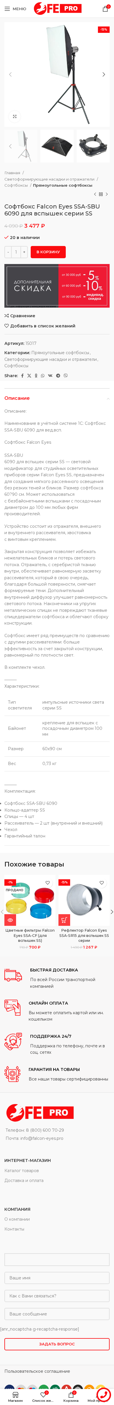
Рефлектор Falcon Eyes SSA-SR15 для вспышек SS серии (84, 935)
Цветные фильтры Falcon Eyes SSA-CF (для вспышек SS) (30, 935)
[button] (64, 920)
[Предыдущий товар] (95, 194)
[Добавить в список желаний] (47, 883)
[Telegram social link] (58, 375)
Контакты (14, 1229)
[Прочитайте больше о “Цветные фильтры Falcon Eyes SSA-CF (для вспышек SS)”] (10, 920)
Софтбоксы (16, 185)
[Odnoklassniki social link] (36, 375)
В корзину (48, 251)
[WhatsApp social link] (42, 375)
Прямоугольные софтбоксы (62, 185)
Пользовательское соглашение (37, 1371)
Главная (12, 172)
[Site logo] (57, 8)
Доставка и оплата (24, 1180)
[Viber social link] (66, 375)
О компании (17, 1219)
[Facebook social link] (22, 375)
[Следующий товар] (107, 194)
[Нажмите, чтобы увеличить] (14, 116)
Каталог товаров (21, 1170)
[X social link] (29, 375)
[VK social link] (50, 375)
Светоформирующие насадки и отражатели (49, 179)
